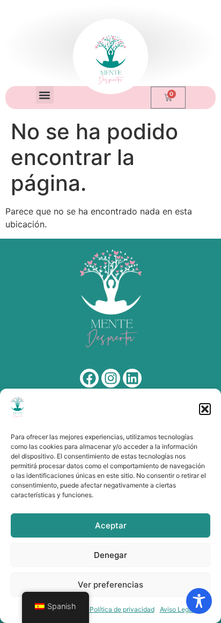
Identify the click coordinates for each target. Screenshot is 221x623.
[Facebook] (89, 378)
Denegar (110, 555)
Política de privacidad (122, 609)
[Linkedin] (132, 378)
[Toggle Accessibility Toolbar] (199, 601)
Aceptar (111, 525)
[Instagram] (110, 378)
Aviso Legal (177, 609)
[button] (205, 409)
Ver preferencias (110, 584)
